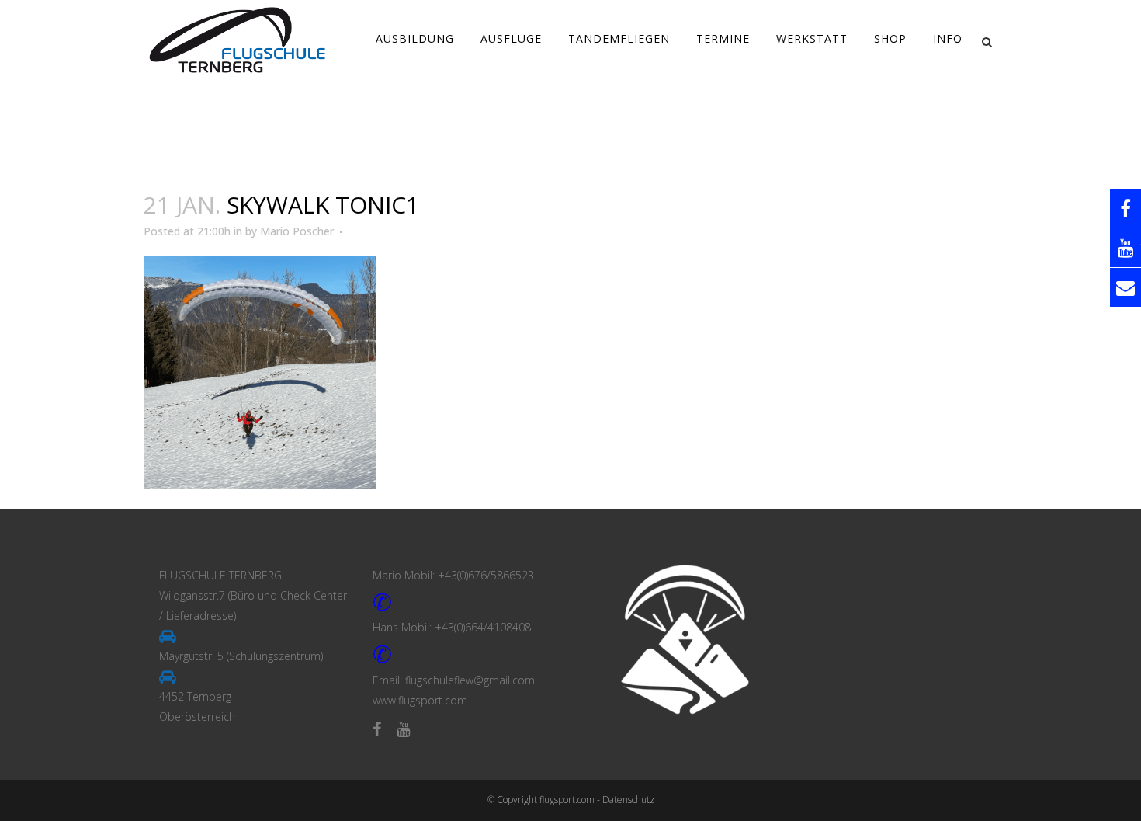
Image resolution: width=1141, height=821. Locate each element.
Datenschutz (628, 799)
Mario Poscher (297, 231)
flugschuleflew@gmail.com (470, 680)
